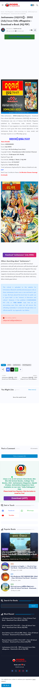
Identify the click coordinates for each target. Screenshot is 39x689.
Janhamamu (16, 365)
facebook (11, 510)
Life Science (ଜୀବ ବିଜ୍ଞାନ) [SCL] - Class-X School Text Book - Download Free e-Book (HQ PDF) (19, 619)
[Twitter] (12, 370)
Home (2, 11)
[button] (32, 5)
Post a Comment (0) (20, 456)
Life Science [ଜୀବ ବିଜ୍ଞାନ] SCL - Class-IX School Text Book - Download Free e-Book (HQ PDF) (18, 626)
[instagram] (23, 671)
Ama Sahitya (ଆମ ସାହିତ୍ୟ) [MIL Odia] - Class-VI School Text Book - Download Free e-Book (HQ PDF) (20, 634)
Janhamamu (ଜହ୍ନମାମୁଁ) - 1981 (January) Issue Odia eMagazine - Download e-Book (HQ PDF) (18, 648)
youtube (11, 515)
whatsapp (30, 510)
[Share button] (20, 370)
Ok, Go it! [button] (6, 685)
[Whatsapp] (16, 370)
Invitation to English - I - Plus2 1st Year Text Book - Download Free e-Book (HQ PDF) (23, 567)
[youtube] (19, 671)
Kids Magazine (9, 11)
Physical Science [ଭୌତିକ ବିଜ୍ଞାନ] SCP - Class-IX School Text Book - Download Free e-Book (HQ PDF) (23, 587)
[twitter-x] (16, 671)
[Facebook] (8, 370)
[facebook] (12, 671)
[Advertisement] (19, 59)
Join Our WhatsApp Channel (20, 37)
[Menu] (2, 5)
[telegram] (26, 671)
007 (2, 170)
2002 (9, 365)
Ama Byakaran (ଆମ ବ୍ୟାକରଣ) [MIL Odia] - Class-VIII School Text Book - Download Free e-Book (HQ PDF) (24, 577)
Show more (31, 389)
